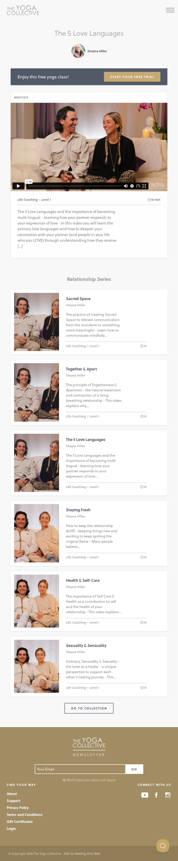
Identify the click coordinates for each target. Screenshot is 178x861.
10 (152, 199)
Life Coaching (28, 199)
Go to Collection (89, 708)
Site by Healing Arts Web (82, 853)
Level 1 (46, 199)
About (12, 793)
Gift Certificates (20, 821)
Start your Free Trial (132, 76)
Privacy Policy (18, 807)
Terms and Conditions (25, 814)
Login (11, 828)
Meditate (21, 97)
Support (13, 800)
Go (134, 769)
